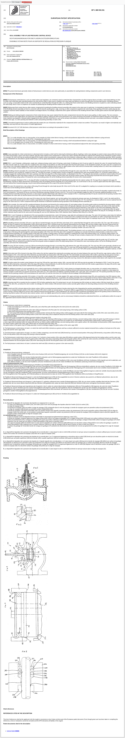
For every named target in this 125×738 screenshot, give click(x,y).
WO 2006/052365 (67, 30)
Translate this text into (6, 2)
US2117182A (11, 731)
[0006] (17, 731)
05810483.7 (19, 26)
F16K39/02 (95, 23)
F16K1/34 (65, 23)
